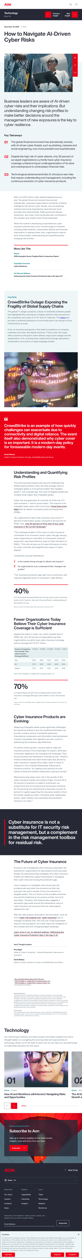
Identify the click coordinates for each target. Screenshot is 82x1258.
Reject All (57, 1255)
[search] (71, 4)
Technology (11, 13)
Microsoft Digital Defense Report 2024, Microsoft (29, 979)
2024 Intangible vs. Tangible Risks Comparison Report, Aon (32, 981)
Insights (24, 1203)
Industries (25, 1199)
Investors (8, 1203)
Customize (8, 1255)
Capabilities (26, 1194)
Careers (7, 1199)
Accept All (72, 1255)
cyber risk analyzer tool (30, 917)
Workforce (42, 1208)
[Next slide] (14, 1106)
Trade (40, 1194)
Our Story (8, 1194)
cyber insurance (49, 917)
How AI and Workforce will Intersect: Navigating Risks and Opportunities (34, 1096)
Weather (41, 1203)
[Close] (78, 1234)
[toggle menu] (76, 4)
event (62, 317)
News (6, 1208)
